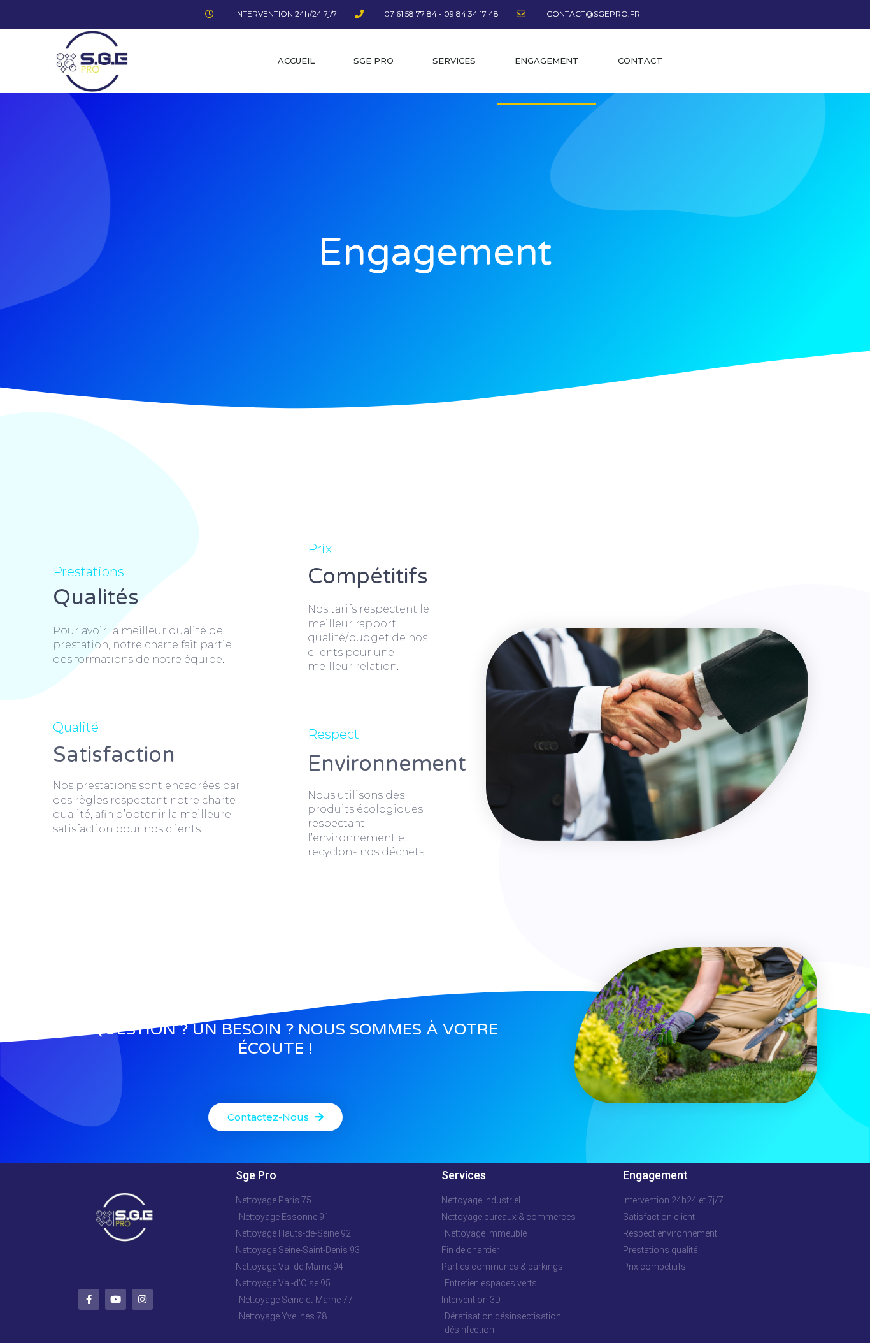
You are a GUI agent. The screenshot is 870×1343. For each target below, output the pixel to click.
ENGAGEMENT (547, 60)
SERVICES (454, 60)
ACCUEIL (296, 60)
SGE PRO (373, 60)
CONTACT (640, 60)
